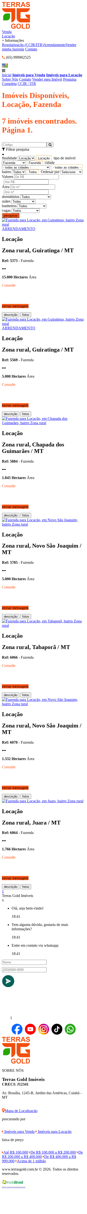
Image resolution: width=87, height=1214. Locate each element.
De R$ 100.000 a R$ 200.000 (53, 1152)
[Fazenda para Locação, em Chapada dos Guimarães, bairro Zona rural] (43, 423)
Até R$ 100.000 (15, 1152)
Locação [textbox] (44, 158)
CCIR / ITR (27, 84)
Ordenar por (50, 172)
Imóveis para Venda (28, 75)
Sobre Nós (10, 79)
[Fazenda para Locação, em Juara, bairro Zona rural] (42, 801)
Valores (7, 177)
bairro (6, 172)
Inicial (6, 75)
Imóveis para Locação (64, 75)
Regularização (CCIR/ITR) (23, 45)
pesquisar (10, 215)
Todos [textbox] (33, 172)
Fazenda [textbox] (35, 163)
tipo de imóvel (64, 158)
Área (5, 187)
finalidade (9, 158)
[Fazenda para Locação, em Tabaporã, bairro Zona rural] (43, 625)
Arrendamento (54, 45)
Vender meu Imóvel (47, 79)
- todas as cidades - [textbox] (67, 167)
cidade (50, 163)
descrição (10, 315)
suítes (6, 201)
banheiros (9, 206)
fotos (25, 315)
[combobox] (43, 158)
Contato (31, 49)
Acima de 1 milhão (31, 1161)
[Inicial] (16, 27)
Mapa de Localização (21, 1111)
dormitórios (10, 197)
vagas (6, 210)
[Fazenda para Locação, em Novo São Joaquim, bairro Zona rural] (43, 524)
